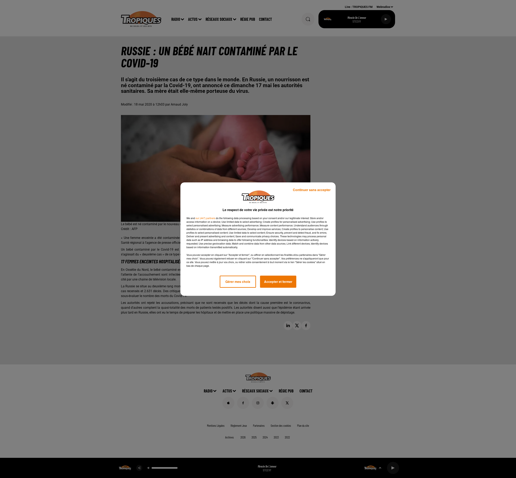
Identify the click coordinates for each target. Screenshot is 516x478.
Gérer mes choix (237, 281)
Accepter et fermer (278, 281)
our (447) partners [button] (205, 218)
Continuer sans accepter (312, 189)
